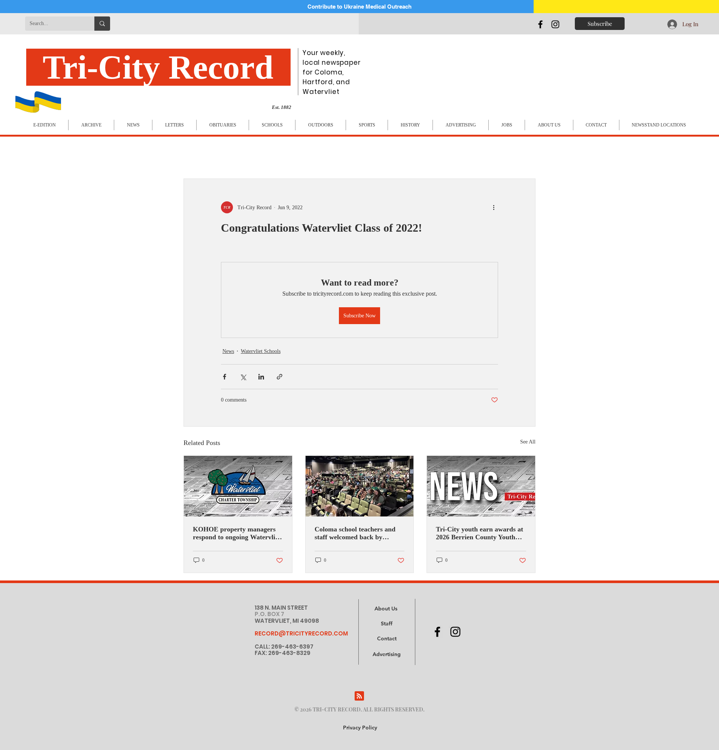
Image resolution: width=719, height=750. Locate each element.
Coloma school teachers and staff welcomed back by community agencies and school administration (355, 533)
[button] (386, 654)
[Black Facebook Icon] (540, 24)
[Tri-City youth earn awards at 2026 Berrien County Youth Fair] (481, 486)
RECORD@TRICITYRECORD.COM (301, 633)
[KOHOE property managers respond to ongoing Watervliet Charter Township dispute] (238, 486)
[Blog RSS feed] (359, 696)
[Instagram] (555, 24)
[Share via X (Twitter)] (242, 376)
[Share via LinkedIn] (261, 376)
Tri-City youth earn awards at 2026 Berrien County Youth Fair (479, 533)
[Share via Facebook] (224, 376)
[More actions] (493, 207)
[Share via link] (279, 376)
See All (528, 442)
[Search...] (102, 23)
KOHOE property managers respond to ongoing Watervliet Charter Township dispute (236, 533)
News (228, 351)
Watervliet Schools (260, 351)
